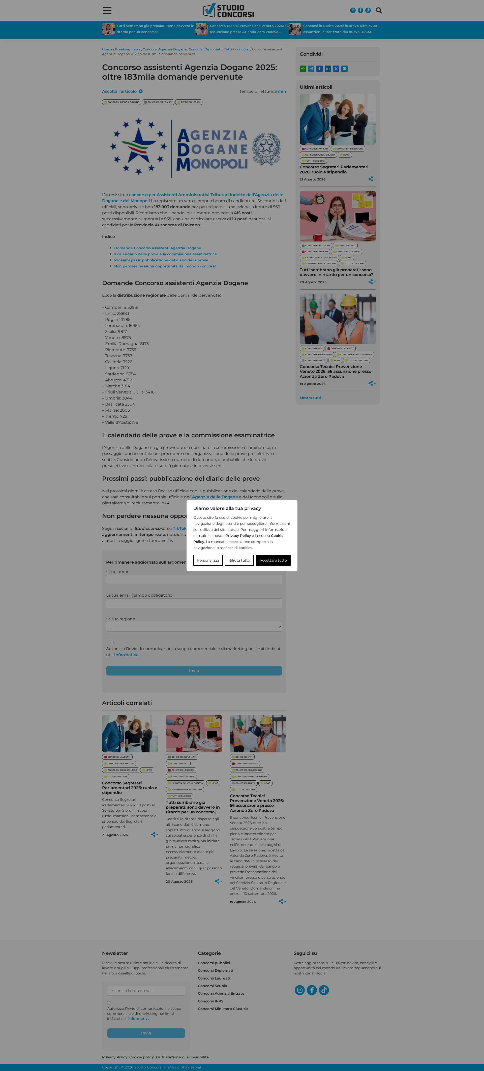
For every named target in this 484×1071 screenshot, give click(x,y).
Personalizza (208, 560)
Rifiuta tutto (239, 560)
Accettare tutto (273, 560)
